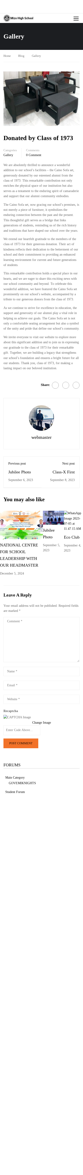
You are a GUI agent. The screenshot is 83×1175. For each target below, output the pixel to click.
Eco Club (72, 537)
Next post (68, 463)
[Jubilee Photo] (53, 517)
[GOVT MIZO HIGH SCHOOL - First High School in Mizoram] (18, 18)
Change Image (41, 722)
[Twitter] (65, 385)
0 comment (33, 155)
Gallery (36, 56)
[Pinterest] (76, 385)
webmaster (41, 437)
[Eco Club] (73, 521)
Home (7, 56)
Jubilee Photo (19, 472)
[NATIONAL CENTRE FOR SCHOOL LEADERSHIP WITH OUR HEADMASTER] (21, 525)
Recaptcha (10, 711)
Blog (21, 56)
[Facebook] (55, 385)
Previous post (17, 463)
